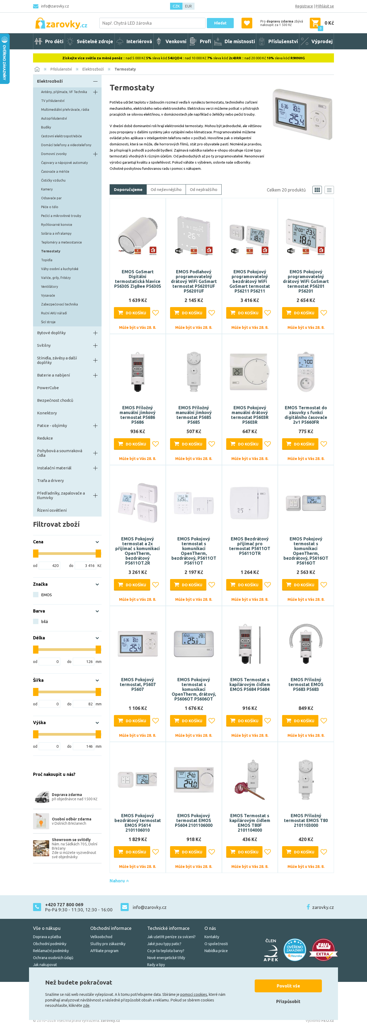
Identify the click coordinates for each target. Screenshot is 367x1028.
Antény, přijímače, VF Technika (64, 92)
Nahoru (118, 880)
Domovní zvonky (54, 154)
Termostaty (125, 69)
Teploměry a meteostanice (61, 242)
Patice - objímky (52, 425)
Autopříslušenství (54, 118)
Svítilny (44, 345)
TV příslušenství (52, 100)
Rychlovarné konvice (56, 224)
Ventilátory (49, 286)
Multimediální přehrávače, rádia (65, 109)
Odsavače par (51, 198)
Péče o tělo (49, 207)
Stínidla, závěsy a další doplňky (57, 360)
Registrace (304, 6)
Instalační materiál (54, 468)
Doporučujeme (128, 189)
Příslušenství (61, 69)
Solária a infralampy (56, 233)
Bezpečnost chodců (55, 400)
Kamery (47, 189)
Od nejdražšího (203, 189)
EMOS (46, 594)
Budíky (46, 127)
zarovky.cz (323, 907)
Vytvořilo (319, 1020)
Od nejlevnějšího (166, 189)
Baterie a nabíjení (53, 375)
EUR (188, 6)
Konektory (47, 413)
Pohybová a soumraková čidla (59, 453)
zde (86, 1005)
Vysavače (48, 295)
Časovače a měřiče (55, 171)
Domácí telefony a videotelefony (66, 145)
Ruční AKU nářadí (54, 313)
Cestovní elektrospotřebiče (61, 136)
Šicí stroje (48, 322)
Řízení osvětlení (52, 510)
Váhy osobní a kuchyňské (59, 269)
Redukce (45, 438)
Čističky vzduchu (53, 180)
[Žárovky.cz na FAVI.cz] (323, 949)
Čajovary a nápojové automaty (64, 162)
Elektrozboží (93, 69)
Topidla (46, 260)
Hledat (220, 23)
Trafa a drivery (50, 480)
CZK (176, 6)
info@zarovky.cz (55, 6)
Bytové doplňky (51, 332)
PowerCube (48, 387)
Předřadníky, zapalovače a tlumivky (61, 495)
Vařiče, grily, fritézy (56, 277)
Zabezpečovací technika (59, 304)
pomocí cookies (193, 994)
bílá (44, 621)
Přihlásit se (325, 6)
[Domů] (37, 69)
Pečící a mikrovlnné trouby (61, 216)
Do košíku (136, 313)
